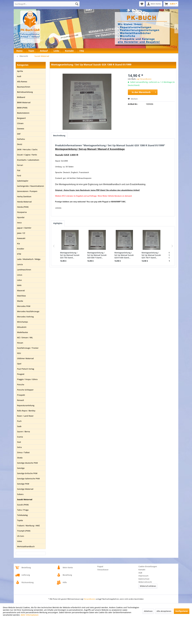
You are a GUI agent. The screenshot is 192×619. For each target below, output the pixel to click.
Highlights (57, 223)
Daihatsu (21, 139)
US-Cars (20, 536)
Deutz (19, 144)
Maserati (21, 290)
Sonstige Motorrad (25, 489)
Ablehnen (148, 611)
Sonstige (21, 468)
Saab (19, 426)
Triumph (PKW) (23, 531)
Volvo (19, 541)
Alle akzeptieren (164, 611)
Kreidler (20, 248)
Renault (20, 400)
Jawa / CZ (21, 233)
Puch (19, 421)
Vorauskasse (102, 569)
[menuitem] (47, 4)
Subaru (20, 494)
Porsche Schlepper (25, 390)
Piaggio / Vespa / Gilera (27, 379)
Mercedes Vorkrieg (25, 316)
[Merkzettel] (142, 4)
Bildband (21, 97)
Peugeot (20, 374)
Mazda (20, 301)
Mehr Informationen (30, 615)
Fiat (18, 170)
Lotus (19, 280)
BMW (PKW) (22, 107)
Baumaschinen (23, 87)
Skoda (19, 457)
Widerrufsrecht (145, 582)
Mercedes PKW (23, 306)
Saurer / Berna (23, 431)
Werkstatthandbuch (26, 546)
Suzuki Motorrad (24, 499)
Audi (19, 76)
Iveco (19, 222)
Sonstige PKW (23, 484)
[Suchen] (77, 4)
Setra (19, 447)
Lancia (20, 264)
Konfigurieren (181, 611)
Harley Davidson (24, 196)
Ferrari (20, 165)
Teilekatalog (22, 515)
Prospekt (21, 395)
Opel (19, 363)
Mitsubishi (21, 327)
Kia (18, 243)
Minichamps (22, 322)
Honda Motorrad (24, 201)
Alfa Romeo (22, 81)
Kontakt (141, 569)
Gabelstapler (22, 181)
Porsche (20, 384)
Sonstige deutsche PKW (27, 463)
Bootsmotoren (23, 113)
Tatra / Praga (22, 510)
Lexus (19, 275)
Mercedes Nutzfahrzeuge (28, 311)
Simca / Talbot (23, 452)
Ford (19, 175)
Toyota (20, 520)
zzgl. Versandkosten (144, 79)
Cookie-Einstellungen (147, 566)
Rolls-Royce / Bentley (26, 410)
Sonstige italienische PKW (28, 478)
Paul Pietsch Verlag (25, 369)
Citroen (20, 123)
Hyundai (20, 217)
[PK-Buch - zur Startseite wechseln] (44, 26)
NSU (19, 353)
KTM (19, 254)
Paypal (100, 566)
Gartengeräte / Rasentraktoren (30, 186)
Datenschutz (143, 579)
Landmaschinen (24, 269)
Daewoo (20, 128)
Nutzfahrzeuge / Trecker (28, 348)
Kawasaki (21, 238)
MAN (19, 285)
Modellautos (22, 332)
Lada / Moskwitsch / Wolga (28, 259)
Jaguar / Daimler (24, 228)
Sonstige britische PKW (27, 473)
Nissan (20, 342)
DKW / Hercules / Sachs (27, 149)
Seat (19, 442)
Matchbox (21, 295)
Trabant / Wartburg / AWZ (28, 525)
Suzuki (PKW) (23, 504)
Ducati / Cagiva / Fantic (27, 154)
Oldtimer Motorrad (25, 358)
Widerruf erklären (148, 586)
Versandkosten (89, 599)
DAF (19, 134)
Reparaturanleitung (25, 405)
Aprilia (20, 71)
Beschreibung (59, 135)
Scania (20, 437)
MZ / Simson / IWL (25, 337)
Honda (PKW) (22, 207)
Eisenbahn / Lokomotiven (28, 160)
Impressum (143, 575)
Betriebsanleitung (25, 92)
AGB (140, 572)
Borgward (21, 118)
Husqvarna (22, 212)
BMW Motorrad (23, 102)
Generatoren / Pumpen (27, 191)
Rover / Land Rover (25, 416)
